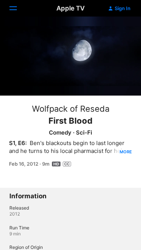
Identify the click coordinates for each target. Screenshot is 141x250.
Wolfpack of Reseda (70, 109)
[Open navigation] (17, 8)
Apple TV (70, 8)
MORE (126, 151)
